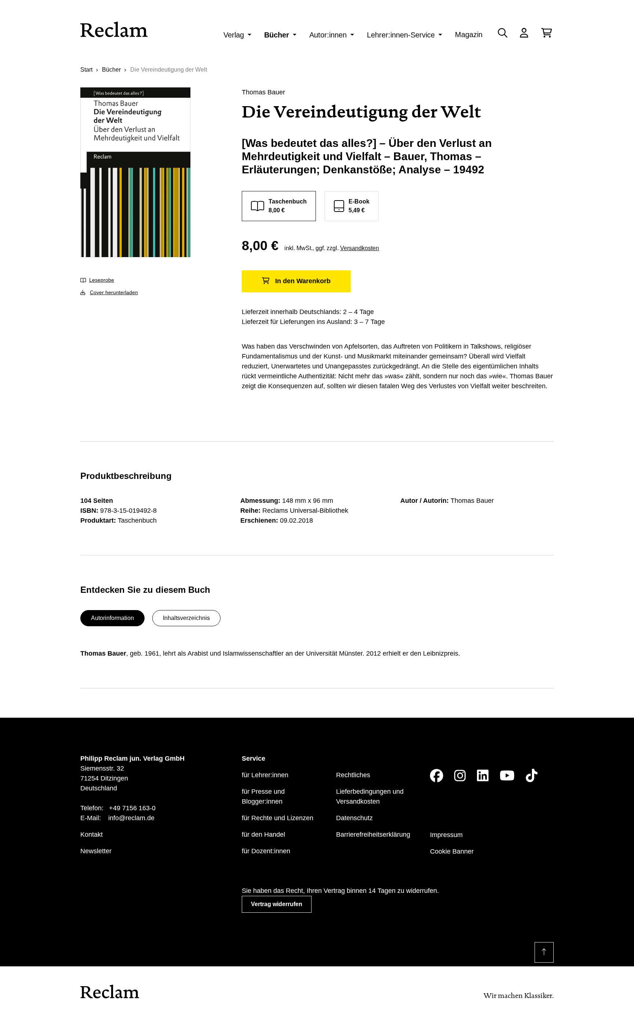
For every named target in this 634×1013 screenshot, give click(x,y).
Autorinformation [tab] (112, 618)
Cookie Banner (452, 851)
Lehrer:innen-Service (401, 35)
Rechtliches (353, 775)
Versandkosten (359, 248)
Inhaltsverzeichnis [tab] (186, 618)
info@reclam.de (131, 818)
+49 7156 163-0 (132, 808)
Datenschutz (354, 818)
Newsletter (96, 851)
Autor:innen (328, 35)
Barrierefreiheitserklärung (373, 834)
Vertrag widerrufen (276, 904)
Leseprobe (101, 280)
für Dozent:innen (266, 851)
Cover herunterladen (114, 292)
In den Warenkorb (303, 281)
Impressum (446, 835)
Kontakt (91, 834)
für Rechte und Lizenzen (277, 818)
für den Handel (263, 834)
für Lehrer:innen (265, 775)
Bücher (276, 35)
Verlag (233, 35)
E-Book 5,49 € (359, 205)
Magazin (468, 34)
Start (86, 69)
